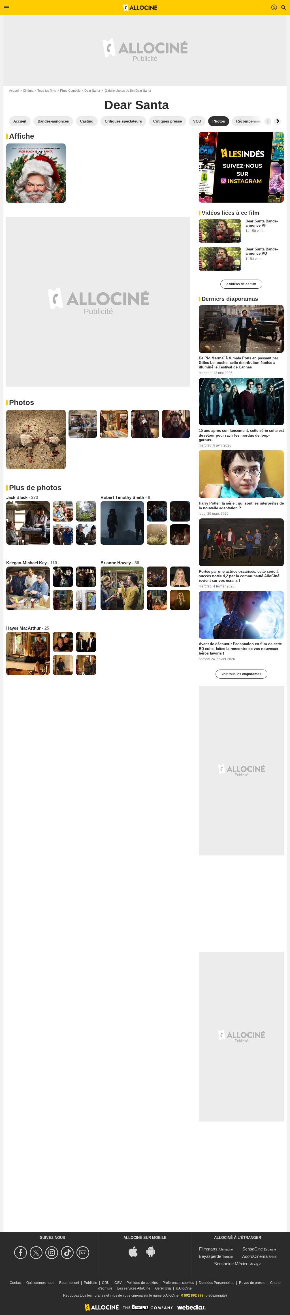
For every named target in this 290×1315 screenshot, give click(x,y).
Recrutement (69, 1283)
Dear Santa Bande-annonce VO (262, 251)
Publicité (90, 1283)
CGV (118, 1283)
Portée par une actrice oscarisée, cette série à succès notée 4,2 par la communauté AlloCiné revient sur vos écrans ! (239, 576)
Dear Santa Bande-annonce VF (262, 223)
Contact (16, 1283)
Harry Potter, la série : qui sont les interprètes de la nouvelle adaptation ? (241, 505)
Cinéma (28, 90)
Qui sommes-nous (40, 1283)
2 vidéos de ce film (241, 284)
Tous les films (46, 90)
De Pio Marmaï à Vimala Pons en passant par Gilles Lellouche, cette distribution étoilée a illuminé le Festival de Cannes (238, 362)
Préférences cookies (178, 1283)
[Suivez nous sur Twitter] (37, 1252)
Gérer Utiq (163, 1288)
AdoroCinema (255, 1256)
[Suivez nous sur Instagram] (52, 1252)
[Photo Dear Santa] (36, 173)
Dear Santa (92, 90)
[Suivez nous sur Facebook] (21, 1252)
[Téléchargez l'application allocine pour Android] (154, 1251)
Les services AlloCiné (133, 1288)
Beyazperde (210, 1256)
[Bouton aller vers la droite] (277, 121)
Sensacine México (231, 1263)
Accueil (14, 90)
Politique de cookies (142, 1283)
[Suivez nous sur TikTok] (68, 1252)
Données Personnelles (216, 1283)
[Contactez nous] (83, 1252)
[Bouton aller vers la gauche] (268, 121)
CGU (106, 1283)
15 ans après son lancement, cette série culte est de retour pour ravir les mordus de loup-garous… (241, 435)
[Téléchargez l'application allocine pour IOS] (136, 1251)
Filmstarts (208, 1249)
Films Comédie (70, 90)
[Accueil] (140, 7)
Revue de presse (252, 1283)
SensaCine (252, 1249)
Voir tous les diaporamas (241, 674)
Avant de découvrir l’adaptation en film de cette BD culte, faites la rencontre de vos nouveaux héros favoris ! (240, 648)
